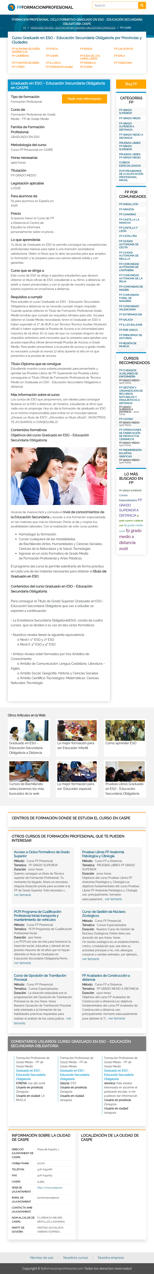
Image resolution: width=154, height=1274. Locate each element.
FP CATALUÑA (128, 235)
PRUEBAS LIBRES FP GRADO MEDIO (130, 156)
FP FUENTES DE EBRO (25, 62)
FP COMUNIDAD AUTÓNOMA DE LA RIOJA (131, 278)
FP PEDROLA (88, 62)
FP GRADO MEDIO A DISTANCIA (131, 136)
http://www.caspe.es (49, 1187)
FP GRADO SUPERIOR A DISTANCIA (126, 126)
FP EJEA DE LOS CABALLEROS (90, 57)
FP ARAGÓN (126, 209)
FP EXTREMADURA (130, 314)
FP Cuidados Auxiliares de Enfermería (128, 373)
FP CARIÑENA (20, 55)
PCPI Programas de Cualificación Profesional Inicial (131, 175)
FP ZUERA (86, 66)
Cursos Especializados (130, 164)
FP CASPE (52, 55)
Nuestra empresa (111, 1258)
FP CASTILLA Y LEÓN (128, 229)
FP (24, 27)
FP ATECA (52, 48)
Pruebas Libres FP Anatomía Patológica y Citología (103, 854)
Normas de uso (41, 1258)
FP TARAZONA (123, 62)
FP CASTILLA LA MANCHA (129, 221)
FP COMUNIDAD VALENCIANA (129, 308)
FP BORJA (86, 48)
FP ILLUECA (53, 62)
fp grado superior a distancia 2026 (131, 521)
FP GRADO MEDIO (130, 118)
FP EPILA (119, 55)
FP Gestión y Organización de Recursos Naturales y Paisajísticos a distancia (131, 395)
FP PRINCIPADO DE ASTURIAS (130, 337)
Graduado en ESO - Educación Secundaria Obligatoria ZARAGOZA (73, 27)
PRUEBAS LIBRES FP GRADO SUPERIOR (130, 146)
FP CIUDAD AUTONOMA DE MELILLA (129, 255)
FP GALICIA (126, 319)
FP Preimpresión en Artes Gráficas (130, 453)
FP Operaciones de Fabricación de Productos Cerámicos (130, 434)
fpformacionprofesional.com (62, 1268)
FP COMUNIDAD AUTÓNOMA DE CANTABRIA (129, 267)
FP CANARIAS (127, 214)
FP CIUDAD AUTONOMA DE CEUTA (129, 244)
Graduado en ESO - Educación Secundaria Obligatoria (31, 1075)
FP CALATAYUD (123, 48)
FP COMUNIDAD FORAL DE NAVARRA (129, 298)
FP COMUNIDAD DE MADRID (131, 288)
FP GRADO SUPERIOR (125, 112)
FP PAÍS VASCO (128, 329)
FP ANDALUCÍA (128, 204)
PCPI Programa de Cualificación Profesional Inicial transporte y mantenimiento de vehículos (37, 916)
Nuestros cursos (75, 1258)
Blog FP (131, 84)
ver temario (22, 895)
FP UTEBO (18, 66)
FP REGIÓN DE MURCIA (128, 345)
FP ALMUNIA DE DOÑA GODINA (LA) (26, 50)
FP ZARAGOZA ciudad (59, 66)
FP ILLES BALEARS (130, 324)
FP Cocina (126, 418)
